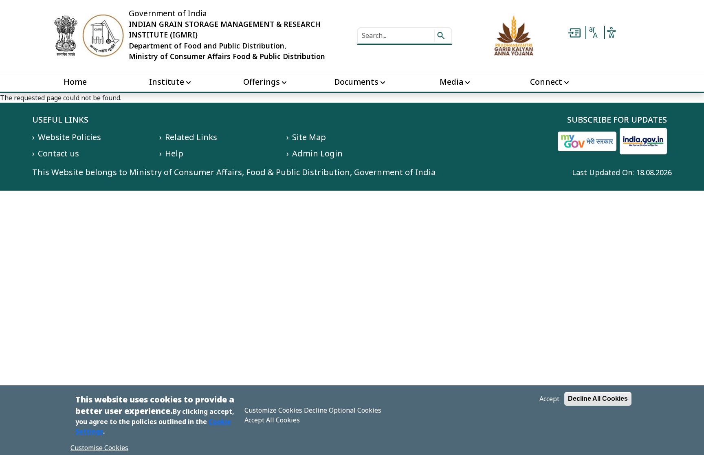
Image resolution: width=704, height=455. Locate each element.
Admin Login (317, 153)
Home (75, 81)
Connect (546, 81)
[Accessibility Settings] (611, 31)
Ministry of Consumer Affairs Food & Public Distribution (227, 56)
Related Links (191, 137)
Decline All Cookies (598, 398)
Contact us (58, 153)
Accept (549, 398)
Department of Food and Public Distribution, (207, 46)
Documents (356, 81)
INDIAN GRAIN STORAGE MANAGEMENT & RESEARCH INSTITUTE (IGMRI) (225, 29)
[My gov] (587, 141)
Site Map (309, 137)
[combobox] (592, 32)
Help (174, 153)
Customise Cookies (99, 447)
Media (451, 81)
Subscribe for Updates (617, 120)
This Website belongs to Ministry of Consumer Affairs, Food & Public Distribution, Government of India (234, 172)
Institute (166, 81)
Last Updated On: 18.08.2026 (622, 172)
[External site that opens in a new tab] (514, 35)
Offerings (261, 81)
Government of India (168, 13)
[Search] (440, 35)
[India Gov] (643, 141)
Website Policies (69, 137)
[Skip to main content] (574, 32)
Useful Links (60, 120)
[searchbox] (396, 35)
